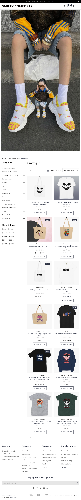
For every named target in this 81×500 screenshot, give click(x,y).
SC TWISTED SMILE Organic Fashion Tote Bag (40, 203)
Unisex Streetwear (8, 168)
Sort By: (58, 170)
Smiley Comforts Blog (30, 468)
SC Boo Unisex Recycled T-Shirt (66, 334)
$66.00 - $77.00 (8, 244)
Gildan (63, 457)
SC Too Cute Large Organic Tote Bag (39, 334)
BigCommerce (13, 497)
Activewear (6, 218)
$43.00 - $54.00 (8, 236)
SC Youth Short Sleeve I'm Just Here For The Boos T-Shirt (67, 422)
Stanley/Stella (66, 464)
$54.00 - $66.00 (8, 240)
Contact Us (26, 454)
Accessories (6, 197)
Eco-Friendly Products (10, 175)
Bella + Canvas (66, 451)
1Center (77, 495)
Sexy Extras (6, 200)
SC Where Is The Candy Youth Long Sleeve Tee (66, 378)
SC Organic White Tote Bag (39, 290)
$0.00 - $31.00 (7, 229)
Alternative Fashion (9, 208)
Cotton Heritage (67, 461)
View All (44, 467)
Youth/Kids (6, 193)
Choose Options (39, 213)
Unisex (4, 211)
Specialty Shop (7, 215)
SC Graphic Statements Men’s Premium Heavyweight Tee (39, 378)
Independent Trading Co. (70, 454)
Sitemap (25, 472)
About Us (25, 451)
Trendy (4, 182)
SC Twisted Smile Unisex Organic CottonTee (66, 203)
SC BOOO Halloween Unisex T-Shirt (67, 291)
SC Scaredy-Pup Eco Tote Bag (39, 246)
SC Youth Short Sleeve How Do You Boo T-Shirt (40, 422)
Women (4, 190)
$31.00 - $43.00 (8, 233)
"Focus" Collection (8, 204)
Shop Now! (50, 1)
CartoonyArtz (6, 179)
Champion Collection (9, 172)
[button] (40, 80)
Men (3, 186)
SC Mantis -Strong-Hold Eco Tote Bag (66, 247)
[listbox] (70, 170)
